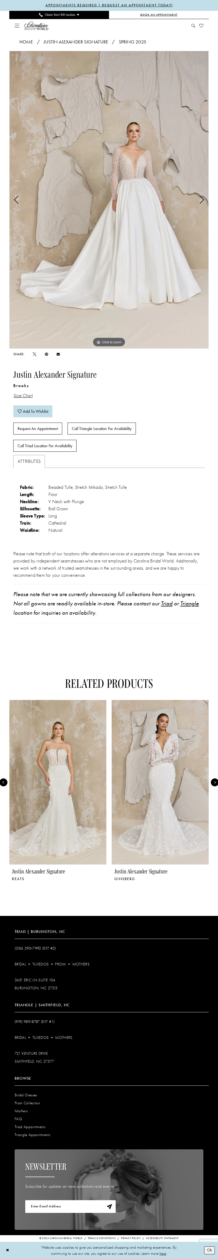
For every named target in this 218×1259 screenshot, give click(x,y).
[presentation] (57, 782)
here (163, 1253)
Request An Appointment (38, 428)
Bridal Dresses (26, 1095)
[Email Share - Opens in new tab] (58, 354)
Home (26, 42)
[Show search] (193, 26)
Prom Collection (27, 1103)
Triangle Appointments (32, 1134)
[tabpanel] (109, 199)
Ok (209, 1250)
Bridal (20, 964)
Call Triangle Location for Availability (102, 428)
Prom (60, 964)
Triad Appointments (30, 1126)
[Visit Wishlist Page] (201, 26)
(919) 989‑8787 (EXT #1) (35, 1021)
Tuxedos (40, 964)
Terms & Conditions (102, 1238)
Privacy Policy (131, 1238)
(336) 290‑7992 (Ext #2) (35, 948)
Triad (167, 603)
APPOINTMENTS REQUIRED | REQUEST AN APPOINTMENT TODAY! (109, 5)
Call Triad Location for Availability (45, 445)
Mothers (81, 964)
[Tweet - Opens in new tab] (34, 354)
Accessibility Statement (162, 1238)
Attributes (29, 461)
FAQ (18, 1118)
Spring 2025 (132, 42)
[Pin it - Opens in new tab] (46, 354)
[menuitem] (59, 15)
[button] (17, 25)
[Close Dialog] (7, 1250)
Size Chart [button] (23, 395)
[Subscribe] (109, 1206)
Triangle (189, 603)
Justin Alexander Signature (76, 42)
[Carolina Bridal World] (36, 25)
